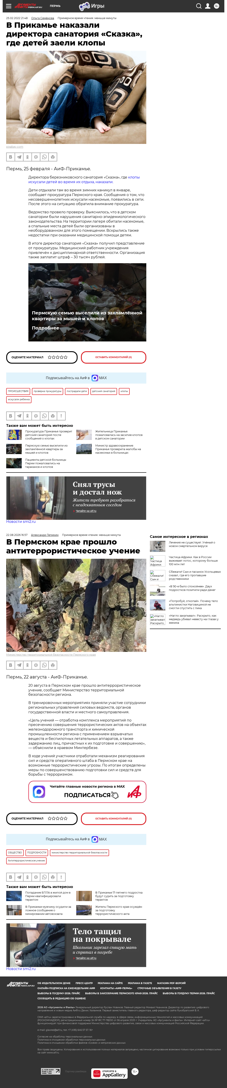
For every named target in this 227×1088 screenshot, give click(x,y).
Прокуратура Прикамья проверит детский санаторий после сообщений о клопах (48, 435)
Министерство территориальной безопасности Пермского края (51, 654)
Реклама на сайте (110, 983)
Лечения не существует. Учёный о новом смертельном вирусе (192, 544)
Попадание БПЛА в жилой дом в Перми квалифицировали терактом (47, 896)
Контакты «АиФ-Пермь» (116, 988)
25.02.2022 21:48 (17, 18)
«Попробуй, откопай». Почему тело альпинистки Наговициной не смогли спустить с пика (193, 604)
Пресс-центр (84, 983)
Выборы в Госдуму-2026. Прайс (58, 993)
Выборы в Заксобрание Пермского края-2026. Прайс (121, 993)
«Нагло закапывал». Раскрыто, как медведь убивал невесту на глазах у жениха (194, 619)
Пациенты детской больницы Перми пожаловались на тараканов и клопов (45, 463)
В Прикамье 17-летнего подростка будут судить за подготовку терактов (119, 896)
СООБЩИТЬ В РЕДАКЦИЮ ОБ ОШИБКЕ (61, 998)
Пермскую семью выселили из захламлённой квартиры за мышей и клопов (87, 315)
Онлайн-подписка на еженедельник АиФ (66, 988)
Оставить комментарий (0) (113, 357)
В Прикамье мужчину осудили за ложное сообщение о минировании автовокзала (48, 910)
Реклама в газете (140, 983)
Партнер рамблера (75, 1071)
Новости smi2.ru (21, 521)
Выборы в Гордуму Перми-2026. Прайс (189, 993)
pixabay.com (14, 146)
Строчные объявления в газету (159, 988)
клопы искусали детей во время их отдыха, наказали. (84, 179)
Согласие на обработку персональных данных (64, 1036)
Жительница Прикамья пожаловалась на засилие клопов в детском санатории (119, 435)
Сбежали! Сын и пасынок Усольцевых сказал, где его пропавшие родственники (195, 575)
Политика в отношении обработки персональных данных (71, 1039)
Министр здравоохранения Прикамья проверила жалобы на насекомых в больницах (118, 449)
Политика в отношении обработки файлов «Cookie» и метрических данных (81, 1042)
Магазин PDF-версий (171, 983)
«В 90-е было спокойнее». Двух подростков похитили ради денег (192, 588)
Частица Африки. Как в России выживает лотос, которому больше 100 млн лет (193, 560)
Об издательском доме (53, 983)
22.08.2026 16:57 (16, 535)
